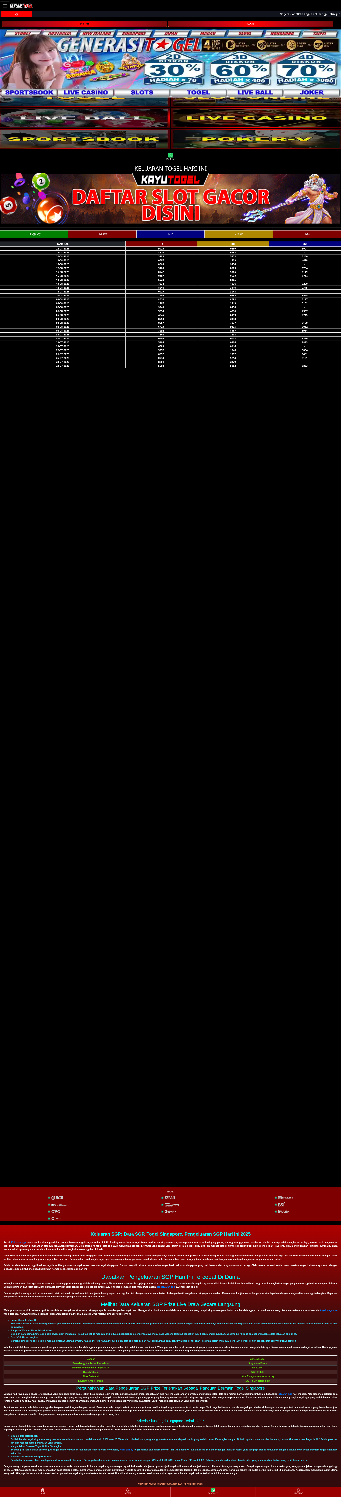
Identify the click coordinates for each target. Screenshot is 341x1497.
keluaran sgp (285, 1394)
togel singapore (328, 1310)
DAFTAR (84, 24)
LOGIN (250, 24)
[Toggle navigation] (5, 5)
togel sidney (126, 1449)
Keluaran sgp (18, 1242)
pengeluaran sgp (165, 1287)
